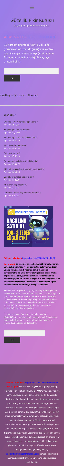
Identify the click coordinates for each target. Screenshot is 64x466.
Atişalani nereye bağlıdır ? (15, 145)
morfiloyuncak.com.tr (13, 95)
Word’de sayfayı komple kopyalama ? (21, 122)
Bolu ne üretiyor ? (12, 153)
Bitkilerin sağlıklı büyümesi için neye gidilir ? (24, 169)
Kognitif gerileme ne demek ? (17, 129)
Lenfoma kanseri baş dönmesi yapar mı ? (22, 192)
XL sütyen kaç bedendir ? (15, 184)
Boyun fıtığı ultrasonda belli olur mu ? (20, 137)
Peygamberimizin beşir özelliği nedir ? (21, 161)
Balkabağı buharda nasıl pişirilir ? (19, 177)
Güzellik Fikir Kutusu (32, 20)
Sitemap (32, 95)
